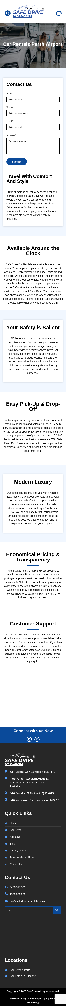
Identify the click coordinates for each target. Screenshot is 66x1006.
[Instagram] (37, 739)
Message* (11, 135)
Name (9, 93)
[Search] (57, 910)
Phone (9, 107)
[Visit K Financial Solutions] (28, 16)
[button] (59, 13)
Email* (10, 121)
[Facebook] (29, 739)
